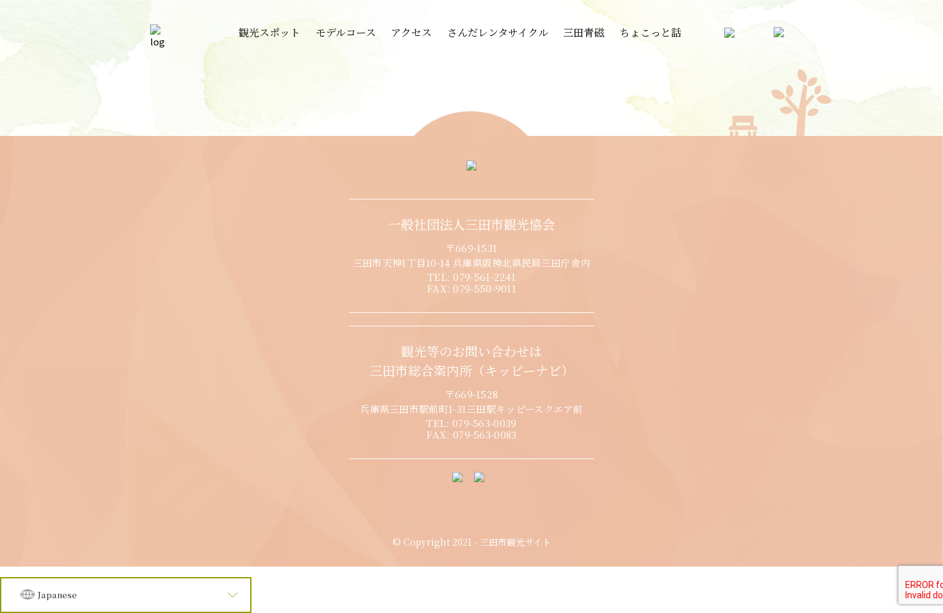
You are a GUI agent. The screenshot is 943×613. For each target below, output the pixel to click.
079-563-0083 (485, 434)
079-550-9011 (484, 288)
